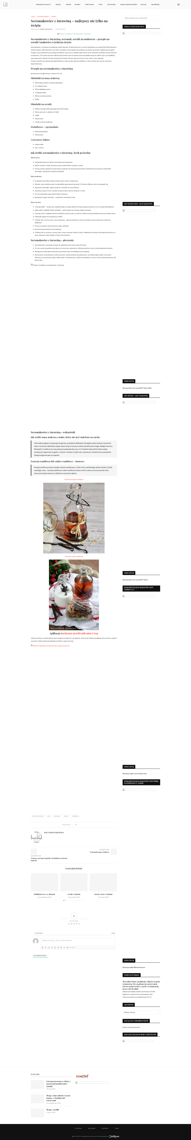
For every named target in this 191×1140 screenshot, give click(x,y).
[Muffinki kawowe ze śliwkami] (44, 882)
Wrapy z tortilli (52, 1110)
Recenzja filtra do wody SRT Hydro (135, 580)
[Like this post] (77, 825)
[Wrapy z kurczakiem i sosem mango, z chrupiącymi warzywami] (37, 1098)
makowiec (57, 816)
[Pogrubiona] (42, 947)
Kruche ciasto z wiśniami (103, 894)
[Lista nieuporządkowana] (58, 947)
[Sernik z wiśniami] (74, 882)
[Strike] (51, 947)
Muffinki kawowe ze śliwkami (44, 894)
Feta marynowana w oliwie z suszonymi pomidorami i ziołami (58, 1083)
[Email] (175, 4)
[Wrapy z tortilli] (37, 1113)
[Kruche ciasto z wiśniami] (103, 882)
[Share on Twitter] (81, 825)
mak (48, 816)
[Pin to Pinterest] (83, 825)
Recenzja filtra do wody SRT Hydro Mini (137, 388)
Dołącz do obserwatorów (131, 1027)
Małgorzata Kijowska (46, 29)
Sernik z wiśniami (74, 894)
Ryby (100, 4)
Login (113, 933)
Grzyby (68, 4)
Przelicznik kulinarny (128, 4)
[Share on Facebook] (79, 825)
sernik (66, 816)
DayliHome (111, 4)
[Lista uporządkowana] (55, 947)
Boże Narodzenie (37, 816)
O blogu (143, 4)
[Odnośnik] (67, 947)
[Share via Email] (86, 825)
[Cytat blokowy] (61, 947)
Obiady (58, 4)
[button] (34, 887)
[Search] (183, 4)
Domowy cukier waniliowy (74, 556)
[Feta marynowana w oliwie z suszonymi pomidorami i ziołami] (37, 1084)
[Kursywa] (45, 947)
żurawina (75, 816)
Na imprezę (155, 4)
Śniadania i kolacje (43, 4)
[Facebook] (168, 4)
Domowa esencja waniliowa (74, 479)
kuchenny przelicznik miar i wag (79, 633)
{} (70, 947)
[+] (73, 947)
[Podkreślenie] (48, 947)
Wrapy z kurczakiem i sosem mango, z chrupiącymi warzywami (58, 1098)
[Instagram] (170, 4)
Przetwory (89, 4)
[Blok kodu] (64, 947)
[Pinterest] (173, 4)
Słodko (77, 4)
